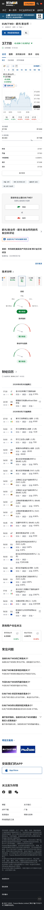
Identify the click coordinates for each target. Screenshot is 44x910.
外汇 (4, 10)
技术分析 (7, 271)
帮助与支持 (28, 815)
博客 (3, 805)
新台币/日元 (28, 633)
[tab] (12, 281)
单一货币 (13, 10)
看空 (24, 207)
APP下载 (5, 810)
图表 (11, 54)
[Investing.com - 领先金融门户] (11, 3)
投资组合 (5, 815)
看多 (24, 218)
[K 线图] (4, 66)
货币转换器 (20, 60)
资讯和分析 (20, 54)
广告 (25, 810)
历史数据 (11, 60)
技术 (30, 54)
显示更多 (22, 173)
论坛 (37, 54)
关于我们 (27, 805)
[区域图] (7, 66)
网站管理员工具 (8, 819)
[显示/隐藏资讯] (16, 66)
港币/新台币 (8, 633)
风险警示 (5, 894)
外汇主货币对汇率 (27, 10)
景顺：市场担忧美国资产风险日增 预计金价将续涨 (22, 251)
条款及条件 (5, 879)
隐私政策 (5, 887)
